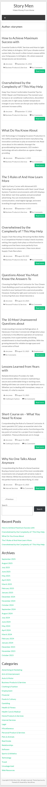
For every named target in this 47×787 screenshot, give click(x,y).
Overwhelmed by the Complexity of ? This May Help (22, 84)
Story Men (23, 5)
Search (4, 505)
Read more (40, 71)
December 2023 (8, 647)
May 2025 (6, 576)
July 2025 (6, 567)
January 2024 (7, 643)
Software (5, 749)
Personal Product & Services (16, 304)
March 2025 (7, 584)
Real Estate (6, 741)
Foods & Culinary (9, 699)
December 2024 (8, 597)
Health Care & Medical (11, 711)
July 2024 (6, 617)
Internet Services (11, 488)
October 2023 (7, 655)
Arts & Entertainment (11, 674)
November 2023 (8, 651)
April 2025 (6, 580)
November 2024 (8, 601)
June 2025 (6, 571)
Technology (6, 758)
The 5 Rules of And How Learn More (17, 540)
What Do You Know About (20, 130)
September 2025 (9, 559)
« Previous (9, 499)
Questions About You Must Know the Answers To (20, 277)
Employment (38, 351)
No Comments (37, 67)
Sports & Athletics (9, 753)
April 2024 (6, 630)
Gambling (6, 703)
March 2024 (7, 634)
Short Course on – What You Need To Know (21, 416)
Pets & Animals (8, 737)
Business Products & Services (16, 67)
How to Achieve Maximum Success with (18, 528)
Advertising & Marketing (12, 670)
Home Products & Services (13, 716)
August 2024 (7, 613)
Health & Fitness (9, 707)
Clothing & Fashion (12, 399)
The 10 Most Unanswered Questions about (19, 321)
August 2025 (7, 563)
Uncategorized (8, 766)
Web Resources (8, 770)
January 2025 (7, 592)
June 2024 (6, 622)
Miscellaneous (8, 728)
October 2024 (7, 605)
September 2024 (9, 609)
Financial (5, 695)
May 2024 (6, 626)
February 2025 (8, 588)
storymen (8, 64)
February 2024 (8, 638)
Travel (4, 762)
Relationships (7, 745)
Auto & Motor (7, 678)
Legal (4, 724)
